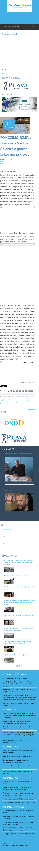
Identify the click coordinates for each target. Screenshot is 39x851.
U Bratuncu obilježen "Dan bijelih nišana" (16, 576)
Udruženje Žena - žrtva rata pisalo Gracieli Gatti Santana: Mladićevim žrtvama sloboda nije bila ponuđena (18, 563)
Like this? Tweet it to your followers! (31, 391)
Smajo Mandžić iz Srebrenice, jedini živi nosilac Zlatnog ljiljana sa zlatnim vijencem (19, 454)
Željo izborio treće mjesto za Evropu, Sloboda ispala (19, 803)
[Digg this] (17, 391)
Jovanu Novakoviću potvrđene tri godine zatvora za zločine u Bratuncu (18, 752)
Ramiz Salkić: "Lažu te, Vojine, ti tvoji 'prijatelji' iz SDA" (18, 616)
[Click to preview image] (15, 125)
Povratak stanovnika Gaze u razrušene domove (17, 756)
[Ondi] (14, 423)
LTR (16, 844)
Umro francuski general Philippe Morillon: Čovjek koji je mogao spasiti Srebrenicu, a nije (19, 767)
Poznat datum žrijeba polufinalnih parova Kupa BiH (18, 799)
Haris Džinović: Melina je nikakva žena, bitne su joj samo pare (18, 817)
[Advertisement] (19, 17)
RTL (13, 844)
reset (9, 844)
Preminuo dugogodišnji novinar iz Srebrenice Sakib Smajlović (18, 704)
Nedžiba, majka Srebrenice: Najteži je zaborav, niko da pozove (19, 588)
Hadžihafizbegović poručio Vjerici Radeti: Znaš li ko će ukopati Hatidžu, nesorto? (19, 489)
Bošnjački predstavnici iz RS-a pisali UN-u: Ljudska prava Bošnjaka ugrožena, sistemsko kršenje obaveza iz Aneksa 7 (19, 715)
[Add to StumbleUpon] (20, 391)
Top (3, 844)
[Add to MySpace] (29, 391)
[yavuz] (4, 73)
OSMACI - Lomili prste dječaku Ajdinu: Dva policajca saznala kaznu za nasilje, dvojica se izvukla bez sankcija (19, 602)
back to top (31, 409)
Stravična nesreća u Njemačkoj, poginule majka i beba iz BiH (18, 773)
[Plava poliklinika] (15, 86)
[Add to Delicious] (14, 391)
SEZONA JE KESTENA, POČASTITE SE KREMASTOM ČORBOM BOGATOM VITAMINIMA (18, 829)
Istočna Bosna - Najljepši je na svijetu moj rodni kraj (19, 6)
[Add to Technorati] (23, 391)
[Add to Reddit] (26, 391)
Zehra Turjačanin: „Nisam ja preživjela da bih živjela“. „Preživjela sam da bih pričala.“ (17, 643)
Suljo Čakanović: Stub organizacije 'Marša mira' (18, 655)
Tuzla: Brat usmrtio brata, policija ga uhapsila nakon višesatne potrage (18, 728)
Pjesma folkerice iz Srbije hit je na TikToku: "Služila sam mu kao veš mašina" (18, 823)
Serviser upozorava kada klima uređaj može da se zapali (18, 812)
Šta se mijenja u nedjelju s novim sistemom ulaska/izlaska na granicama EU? (16, 761)
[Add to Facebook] (11, 391)
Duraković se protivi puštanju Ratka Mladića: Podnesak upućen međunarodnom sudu (16, 722)
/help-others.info (29, 382)
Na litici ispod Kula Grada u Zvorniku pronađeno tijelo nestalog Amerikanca (18, 629)
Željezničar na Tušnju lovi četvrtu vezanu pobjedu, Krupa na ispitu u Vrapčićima (18, 794)
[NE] (19, 105)
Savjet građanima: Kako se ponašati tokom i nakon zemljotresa (18, 835)
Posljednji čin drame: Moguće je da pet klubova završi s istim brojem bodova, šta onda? (17, 788)
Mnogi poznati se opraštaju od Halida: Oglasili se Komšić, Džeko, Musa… (18, 741)
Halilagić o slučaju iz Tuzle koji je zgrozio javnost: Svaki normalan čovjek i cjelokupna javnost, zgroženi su (19, 735)
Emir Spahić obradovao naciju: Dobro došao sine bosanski (18, 783)
